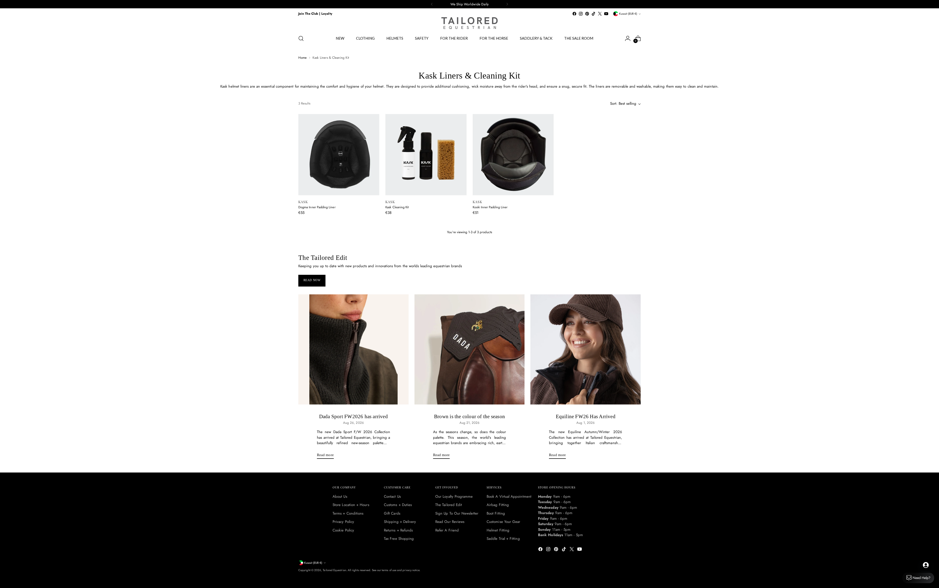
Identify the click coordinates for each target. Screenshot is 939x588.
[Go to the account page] (628, 38)
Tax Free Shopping (399, 538)
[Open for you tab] (926, 565)
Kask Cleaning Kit (397, 207)
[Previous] (431, 4)
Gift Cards (392, 513)
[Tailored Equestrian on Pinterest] (587, 14)
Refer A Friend (447, 530)
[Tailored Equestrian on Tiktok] (593, 14)
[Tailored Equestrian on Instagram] (581, 14)
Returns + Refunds (398, 530)
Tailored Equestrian (334, 570)
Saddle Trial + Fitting (503, 538)
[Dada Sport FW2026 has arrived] (353, 349)
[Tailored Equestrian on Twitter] (600, 14)
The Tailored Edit (448, 504)
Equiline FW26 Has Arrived (585, 416)
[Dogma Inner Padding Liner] (338, 154)
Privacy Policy (343, 521)
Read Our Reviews (449, 521)
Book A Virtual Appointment (509, 496)
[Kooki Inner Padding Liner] (513, 154)
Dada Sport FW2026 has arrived (353, 416)
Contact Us (392, 496)
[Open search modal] (301, 38)
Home (302, 57)
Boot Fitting (496, 513)
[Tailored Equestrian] (469, 23)
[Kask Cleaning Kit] (425, 154)
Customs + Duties (398, 504)
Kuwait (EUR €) (628, 14)
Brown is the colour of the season (469, 416)
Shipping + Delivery (400, 521)
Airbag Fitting (498, 504)
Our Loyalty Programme (454, 496)
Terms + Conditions (348, 513)
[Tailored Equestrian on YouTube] (606, 14)
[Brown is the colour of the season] (469, 349)
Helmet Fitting (498, 530)
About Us (340, 496)
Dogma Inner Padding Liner (316, 207)
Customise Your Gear (503, 521)
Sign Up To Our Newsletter (456, 513)
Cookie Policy (343, 530)
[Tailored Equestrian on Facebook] (574, 14)
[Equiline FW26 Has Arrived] (585, 349)
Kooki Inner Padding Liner (490, 207)
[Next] (507, 4)
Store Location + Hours (351, 504)
